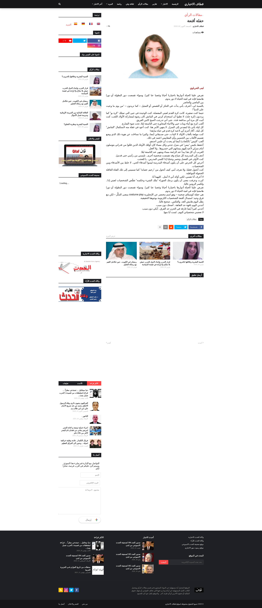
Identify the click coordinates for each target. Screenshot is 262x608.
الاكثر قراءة (94, 383)
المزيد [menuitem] (110, 4)
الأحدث (79, 383)
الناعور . (85, 416)
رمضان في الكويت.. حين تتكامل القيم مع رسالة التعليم (122, 263)
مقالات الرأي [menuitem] (143, 4)
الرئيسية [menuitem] (175, 4)
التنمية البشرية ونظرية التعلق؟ (76, 124)
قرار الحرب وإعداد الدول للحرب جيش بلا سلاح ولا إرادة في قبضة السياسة (155, 263)
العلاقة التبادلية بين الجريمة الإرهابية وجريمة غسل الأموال (74, 114)
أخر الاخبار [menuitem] (98, 4)
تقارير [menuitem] (154, 4)
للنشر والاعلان (73, 604)
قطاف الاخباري (194, 4)
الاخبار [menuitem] (165, 4)
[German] (82, 24)
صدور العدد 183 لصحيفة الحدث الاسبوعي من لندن (128, 555)
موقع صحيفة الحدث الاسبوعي (193, 544)
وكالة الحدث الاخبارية (196, 537)
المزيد (68, 24)
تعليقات (65, 383)
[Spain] (74, 24)
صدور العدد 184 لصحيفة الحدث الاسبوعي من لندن (128, 544)
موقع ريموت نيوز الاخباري (194, 548)
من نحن (85, 604)
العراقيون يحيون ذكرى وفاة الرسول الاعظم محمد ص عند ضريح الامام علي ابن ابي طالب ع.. (74, 406)
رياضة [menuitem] (119, 4)
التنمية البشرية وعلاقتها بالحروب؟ (190, 262)
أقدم (109, 343)
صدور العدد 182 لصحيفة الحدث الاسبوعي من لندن (128, 567)
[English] (97, 24)
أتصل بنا (62, 604)
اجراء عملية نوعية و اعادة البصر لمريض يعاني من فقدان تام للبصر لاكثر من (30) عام (74, 430)
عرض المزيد (110, 236)
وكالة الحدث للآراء (197, 541)
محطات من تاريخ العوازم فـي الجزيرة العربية (75, 568)
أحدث (200, 343)
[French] (90, 24)
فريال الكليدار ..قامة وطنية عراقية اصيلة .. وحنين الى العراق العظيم (74, 442)
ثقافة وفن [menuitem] (130, 4)
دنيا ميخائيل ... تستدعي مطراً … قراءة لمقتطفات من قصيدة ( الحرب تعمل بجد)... (73, 393)
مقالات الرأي (193, 15)
